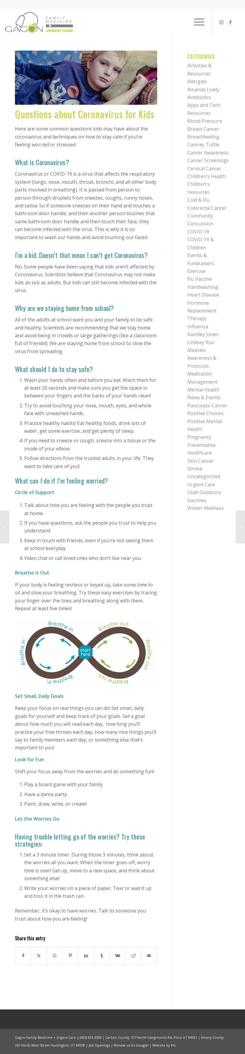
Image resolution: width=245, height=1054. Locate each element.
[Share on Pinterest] (70, 955)
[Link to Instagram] (221, 22)
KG (173, 1045)
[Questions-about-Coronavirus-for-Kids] (86, 78)
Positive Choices (205, 413)
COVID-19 (198, 231)
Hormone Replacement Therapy (201, 311)
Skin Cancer (200, 461)
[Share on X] (39, 955)
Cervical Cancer (204, 168)
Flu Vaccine (199, 279)
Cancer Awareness (208, 152)
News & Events (203, 397)
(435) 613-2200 (91, 1037)
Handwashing (202, 287)
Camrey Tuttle (203, 144)
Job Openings (99, 1045)
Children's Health (206, 176)
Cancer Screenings (208, 160)
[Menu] (196, 22)
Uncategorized (203, 476)
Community (200, 215)
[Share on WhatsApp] (54, 955)
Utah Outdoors (204, 492)
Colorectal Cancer (207, 208)
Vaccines (196, 500)
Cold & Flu (198, 200)
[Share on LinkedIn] (86, 955)
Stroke (194, 468)
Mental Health (203, 389)
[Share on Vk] (117, 955)
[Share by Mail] (149, 955)
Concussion (200, 223)
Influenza (197, 326)
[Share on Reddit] (133, 955)
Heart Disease (203, 294)
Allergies (197, 81)
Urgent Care (201, 484)
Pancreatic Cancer (207, 405)
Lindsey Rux (200, 342)
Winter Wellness (205, 508)
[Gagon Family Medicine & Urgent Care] (39, 22)
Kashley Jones (202, 334)
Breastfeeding (203, 136)
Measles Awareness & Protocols (201, 358)
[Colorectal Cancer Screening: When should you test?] (4, 527)
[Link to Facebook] (230, 22)
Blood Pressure (204, 121)
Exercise (196, 271)
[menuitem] (196, 22)
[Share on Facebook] (23, 955)
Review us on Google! (131, 1045)
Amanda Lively (203, 89)
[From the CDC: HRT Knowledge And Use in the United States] (240, 527)
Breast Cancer (203, 129)
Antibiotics (199, 97)
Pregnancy (199, 437)
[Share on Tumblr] (102, 955)
